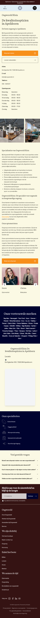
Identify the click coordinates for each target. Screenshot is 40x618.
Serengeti (13, 318)
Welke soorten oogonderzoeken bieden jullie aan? (17, 478)
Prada (36, 323)
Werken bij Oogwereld (8, 519)
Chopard (24, 336)
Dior (19, 338)
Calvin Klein (12, 323)
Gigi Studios (26, 326)
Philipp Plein (32, 336)
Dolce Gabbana (22, 323)
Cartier (33, 326)
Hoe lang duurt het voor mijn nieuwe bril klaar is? (16, 474)
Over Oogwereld (7, 515)
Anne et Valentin (14, 336)
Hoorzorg (5, 547)
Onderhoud (5, 590)
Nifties (18, 326)
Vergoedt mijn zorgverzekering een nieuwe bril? (16, 465)
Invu (22, 321)
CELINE (12, 326)
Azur (27, 318)
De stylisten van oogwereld (10, 586)
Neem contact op (7, 540)
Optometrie (5, 578)
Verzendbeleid (26, 611)
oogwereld (16, 604)
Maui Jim (12, 328)
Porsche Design (7, 331)
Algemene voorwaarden (19, 608)
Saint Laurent (30, 328)
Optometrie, (5, 217)
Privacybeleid (7, 608)
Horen (4, 565)
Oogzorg (4, 544)
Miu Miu (28, 333)
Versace (22, 331)
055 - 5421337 (6, 84)
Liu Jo (27, 321)
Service (4, 526)
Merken (4, 569)
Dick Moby (15, 333)
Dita (18, 328)
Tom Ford (21, 318)
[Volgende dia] (36, 131)
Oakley (33, 321)
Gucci (23, 328)
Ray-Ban (6, 318)
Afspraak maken (9, 53)
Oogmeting (5, 582)
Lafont (35, 331)
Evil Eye (28, 331)
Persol (4, 323)
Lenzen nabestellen (10, 60)
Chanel (6, 321)
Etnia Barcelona (15, 321)
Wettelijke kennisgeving (20, 613)
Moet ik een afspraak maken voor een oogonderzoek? (18, 460)
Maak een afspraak (10, 261)
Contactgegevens (32, 608)
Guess (6, 326)
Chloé (22, 333)
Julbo (6, 328)
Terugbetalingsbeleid (15, 611)
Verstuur (32, 496)
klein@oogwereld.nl (8, 77)
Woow (30, 323)
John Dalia (6, 333)
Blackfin (5, 336)
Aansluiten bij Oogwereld (9, 522)
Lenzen (4, 561)
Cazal (34, 333)
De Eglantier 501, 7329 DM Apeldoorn (13, 70)
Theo (16, 331)
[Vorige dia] (4, 285)
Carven (33, 318)
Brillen (3, 557)
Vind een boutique (7, 536)
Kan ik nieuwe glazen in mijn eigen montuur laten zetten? (19, 470)
